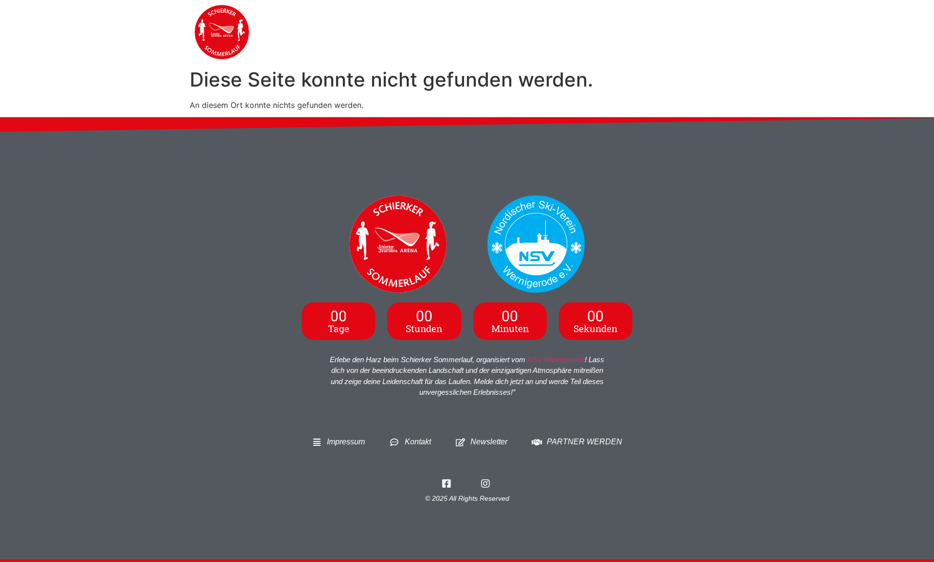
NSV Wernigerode (556, 359)
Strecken (568, 31)
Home (415, 31)
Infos (455, 31)
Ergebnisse (632, 31)
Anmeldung (503, 31)
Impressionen (695, 31)
